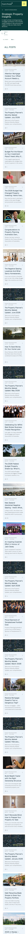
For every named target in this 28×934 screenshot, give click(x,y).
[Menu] (24, 3)
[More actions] (23, 70)
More (12, 39)
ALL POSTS (5, 39)
